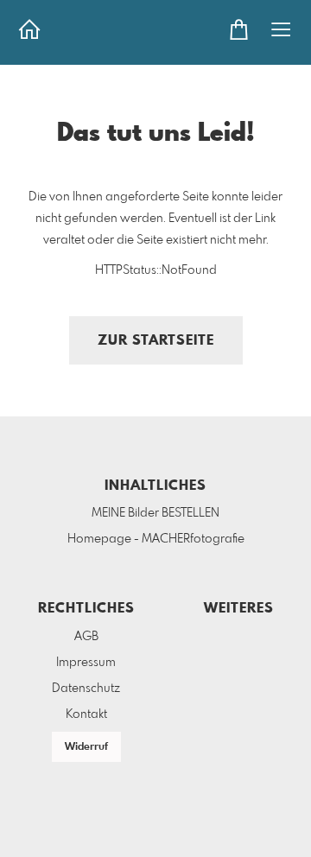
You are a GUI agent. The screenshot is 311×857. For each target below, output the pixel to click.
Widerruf (86, 747)
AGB (86, 637)
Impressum (86, 663)
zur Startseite (156, 340)
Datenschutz (86, 688)
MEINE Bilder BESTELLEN (155, 513)
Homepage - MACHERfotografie (155, 539)
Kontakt (86, 714)
